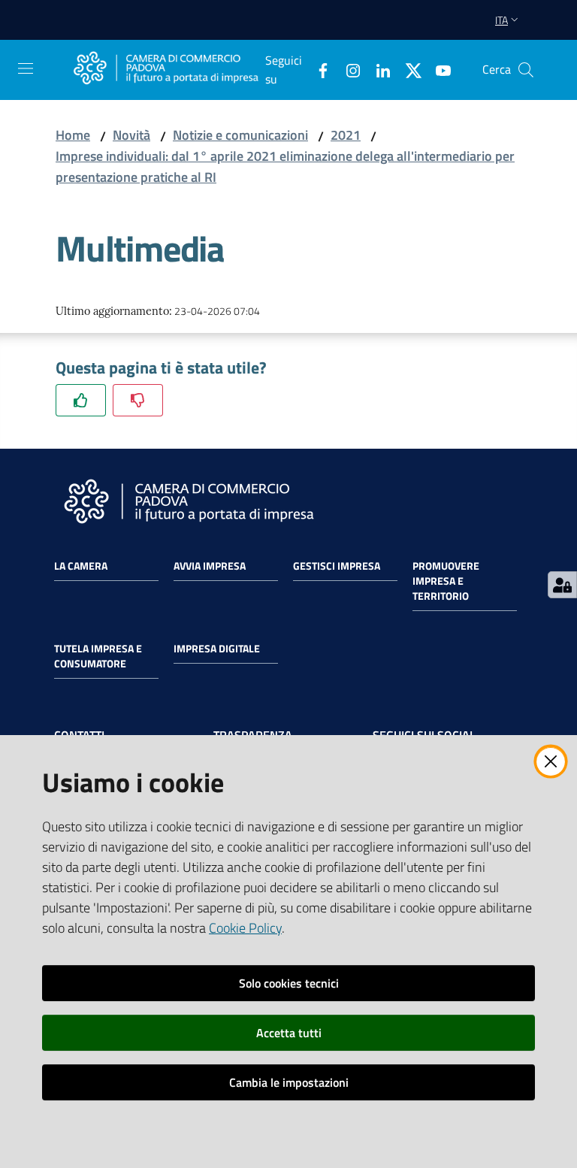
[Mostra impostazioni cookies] (562, 584)
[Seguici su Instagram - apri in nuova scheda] (347, 69)
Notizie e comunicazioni (240, 135)
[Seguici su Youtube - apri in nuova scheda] (437, 69)
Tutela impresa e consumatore (98, 656)
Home (73, 135)
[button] (526, 70)
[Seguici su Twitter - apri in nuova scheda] (407, 69)
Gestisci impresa (336, 565)
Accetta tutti (289, 1033)
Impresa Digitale (217, 648)
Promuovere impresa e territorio (445, 581)
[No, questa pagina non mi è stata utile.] (138, 400)
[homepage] (165, 69)
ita (501, 20)
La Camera (80, 565)
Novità (131, 135)
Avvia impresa (210, 565)
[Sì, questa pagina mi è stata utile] (81, 400)
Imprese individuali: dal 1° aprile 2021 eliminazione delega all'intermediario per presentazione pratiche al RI (285, 166)
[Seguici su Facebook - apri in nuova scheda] (317, 69)
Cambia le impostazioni (289, 1082)
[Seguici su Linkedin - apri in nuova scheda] (377, 69)
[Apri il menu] (26, 68)
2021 (346, 135)
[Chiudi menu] (523, 30)
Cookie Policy (245, 928)
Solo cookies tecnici (289, 983)
